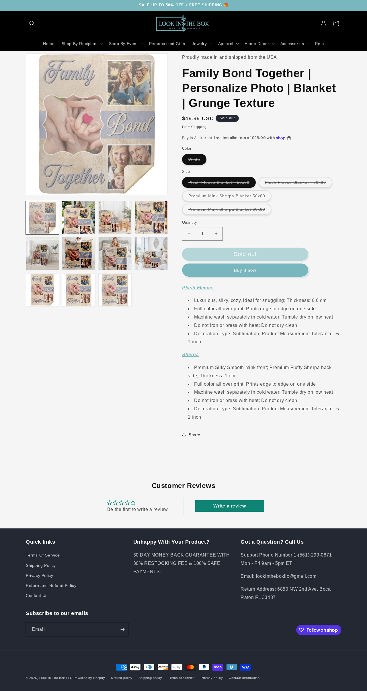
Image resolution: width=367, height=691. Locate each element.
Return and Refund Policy (51, 585)
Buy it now (245, 270)
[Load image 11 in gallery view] (115, 290)
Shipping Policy (41, 565)
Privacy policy (212, 678)
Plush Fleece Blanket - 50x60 (222, 184)
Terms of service (181, 678)
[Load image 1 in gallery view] (42, 217)
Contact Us (37, 595)
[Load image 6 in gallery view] (78, 253)
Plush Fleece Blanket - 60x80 (298, 184)
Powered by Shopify (89, 678)
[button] (32, 23)
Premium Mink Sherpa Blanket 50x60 (230, 197)
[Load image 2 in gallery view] (78, 217)
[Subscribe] (122, 629)
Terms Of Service (43, 555)
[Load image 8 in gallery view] (151, 253)
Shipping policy (150, 678)
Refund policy (121, 678)
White (197, 161)
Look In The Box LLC (56, 678)
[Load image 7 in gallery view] (115, 253)
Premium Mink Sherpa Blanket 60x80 (230, 211)
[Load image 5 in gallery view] (42, 253)
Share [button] (194, 434)
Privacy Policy (39, 575)
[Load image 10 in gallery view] (78, 290)
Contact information (244, 678)
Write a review (229, 505)
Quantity (189, 222)
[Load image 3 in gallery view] (115, 217)
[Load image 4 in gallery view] (151, 217)
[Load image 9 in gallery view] (42, 290)
